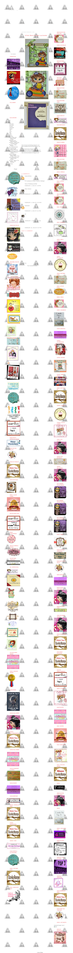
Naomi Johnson (28, 188)
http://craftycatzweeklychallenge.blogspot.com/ (31, 151)
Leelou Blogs (40, 952)
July (10, 130)
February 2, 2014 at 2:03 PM (33, 194)
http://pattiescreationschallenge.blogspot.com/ (31, 150)
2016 (9, 120)
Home (37, 263)
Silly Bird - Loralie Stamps (12, 145)
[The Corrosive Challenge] (15, 69)
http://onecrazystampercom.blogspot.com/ (30, 152)
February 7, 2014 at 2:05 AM (33, 220)
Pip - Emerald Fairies (13, 146)
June (10, 131)
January (11, 163)
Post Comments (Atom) (32, 265)
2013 (9, 165)
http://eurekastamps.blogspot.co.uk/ (29, 148)
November (11, 125)
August (11, 128)
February (11, 136)
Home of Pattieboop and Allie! (31, 183)
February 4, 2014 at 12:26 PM (33, 202)
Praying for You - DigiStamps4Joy (13, 141)
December (11, 123)
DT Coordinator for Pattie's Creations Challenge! (35, 180)
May (10, 132)
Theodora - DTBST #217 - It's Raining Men (14, 143)
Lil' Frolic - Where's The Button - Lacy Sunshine (14, 161)
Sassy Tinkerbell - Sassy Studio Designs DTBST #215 (14, 155)
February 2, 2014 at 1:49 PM (33, 185)
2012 (9, 166)
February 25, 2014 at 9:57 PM (33, 227)
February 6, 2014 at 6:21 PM (33, 210)
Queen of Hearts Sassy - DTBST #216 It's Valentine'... (14, 152)
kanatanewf (27, 205)
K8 (25, 214)
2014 (9, 122)
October (11, 126)
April (10, 133)
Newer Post (24, 263)
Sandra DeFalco (28, 176)
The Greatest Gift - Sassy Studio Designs (13, 138)
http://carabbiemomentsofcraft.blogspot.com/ (31, 146)
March (10, 135)
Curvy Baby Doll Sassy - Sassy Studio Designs (14, 158)
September (11, 127)
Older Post (50, 263)
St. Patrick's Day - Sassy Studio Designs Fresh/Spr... (14, 149)
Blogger (15, 169)
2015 (9, 121)
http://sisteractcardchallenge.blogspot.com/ (30, 145)
